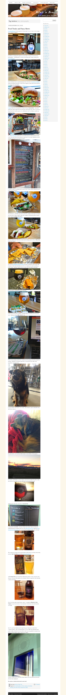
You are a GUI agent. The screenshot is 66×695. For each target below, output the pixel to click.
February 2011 (46, 106)
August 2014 (46, 41)
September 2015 (46, 27)
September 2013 (46, 58)
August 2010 (46, 115)
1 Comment (38, 684)
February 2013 (46, 69)
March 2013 (46, 67)
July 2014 (45, 42)
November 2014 (46, 36)
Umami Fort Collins (24, 687)
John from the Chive (29, 528)
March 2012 (46, 86)
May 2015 (45, 30)
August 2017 (46, 25)
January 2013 (46, 70)
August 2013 (46, 59)
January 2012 (46, 89)
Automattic (55, 694)
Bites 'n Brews (11, 694)
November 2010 (46, 110)
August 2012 (46, 78)
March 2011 (46, 104)
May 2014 (45, 45)
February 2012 (46, 87)
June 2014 (45, 44)
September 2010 (46, 113)
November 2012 (46, 73)
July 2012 (45, 79)
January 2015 (46, 34)
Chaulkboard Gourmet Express (18, 264)
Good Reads (44, 2)
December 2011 (46, 90)
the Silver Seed (14, 135)
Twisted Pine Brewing (27, 554)
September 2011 (46, 95)
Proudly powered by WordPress (42, 694)
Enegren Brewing (11, 58)
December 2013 (46, 53)
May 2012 (45, 82)
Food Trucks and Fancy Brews (19, 28)
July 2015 (45, 28)
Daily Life (20, 684)
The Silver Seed (17, 687)
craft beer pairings (24, 686)
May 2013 (45, 64)
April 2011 (46, 103)
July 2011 (45, 98)
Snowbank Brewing (11, 31)
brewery (16, 684)
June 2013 (45, 62)
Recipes (52, 2)
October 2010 (46, 112)
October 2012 (46, 75)
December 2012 (46, 72)
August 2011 (46, 96)
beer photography (17, 686)
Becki (11, 25)
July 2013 (45, 61)
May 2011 (45, 101)
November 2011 (46, 92)
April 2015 (46, 31)
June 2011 (45, 100)
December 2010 (46, 109)
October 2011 (46, 93)
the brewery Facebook (36, 81)
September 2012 (46, 76)
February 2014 (46, 50)
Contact (35, 2)
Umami (9, 108)
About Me (17, 2)
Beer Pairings (26, 2)
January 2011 (46, 107)
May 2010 (45, 120)
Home (10, 2)
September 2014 (46, 39)
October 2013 (46, 56)
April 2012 (46, 84)
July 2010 (45, 117)
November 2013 (46, 55)
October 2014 (46, 37)
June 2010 (45, 118)
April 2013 (46, 65)
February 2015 (46, 33)
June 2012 (45, 81)
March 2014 (46, 48)
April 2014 (46, 47)
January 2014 (46, 51)
